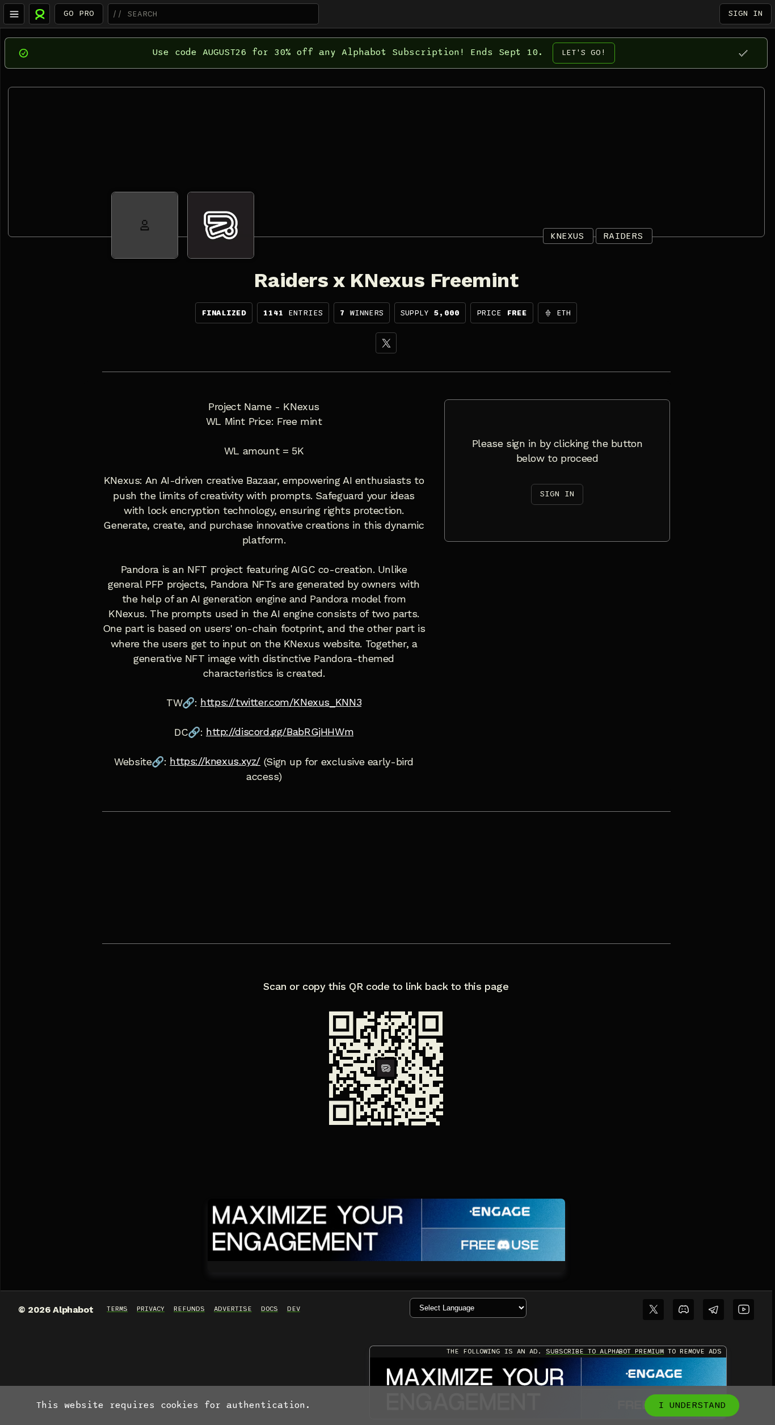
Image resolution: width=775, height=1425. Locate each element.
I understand (692, 1405)
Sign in (745, 13)
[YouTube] (743, 1309)
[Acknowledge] (742, 53)
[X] (386, 342)
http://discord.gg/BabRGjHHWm (279, 732)
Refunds (189, 1309)
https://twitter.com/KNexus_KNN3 (280, 702)
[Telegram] (713, 1309)
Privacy (151, 1309)
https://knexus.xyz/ (215, 761)
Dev (293, 1309)
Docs (269, 1309)
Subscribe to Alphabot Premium (605, 1351)
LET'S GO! (584, 52)
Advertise (233, 1309)
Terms (117, 1309)
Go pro (79, 13)
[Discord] (683, 1309)
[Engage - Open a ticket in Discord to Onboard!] (386, 1227)
